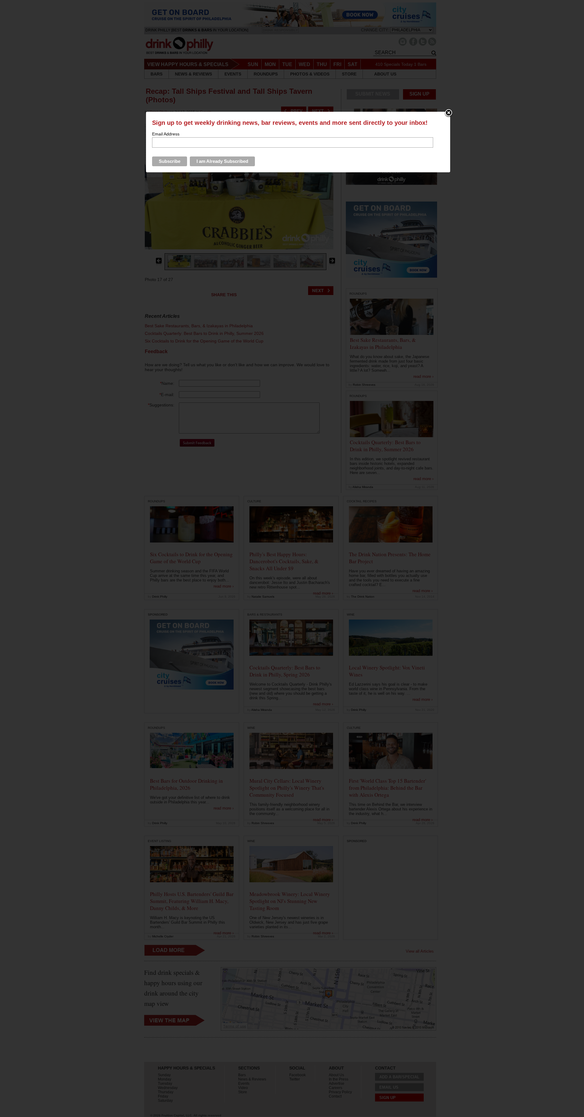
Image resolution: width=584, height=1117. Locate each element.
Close (448, 113)
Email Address (165, 134)
